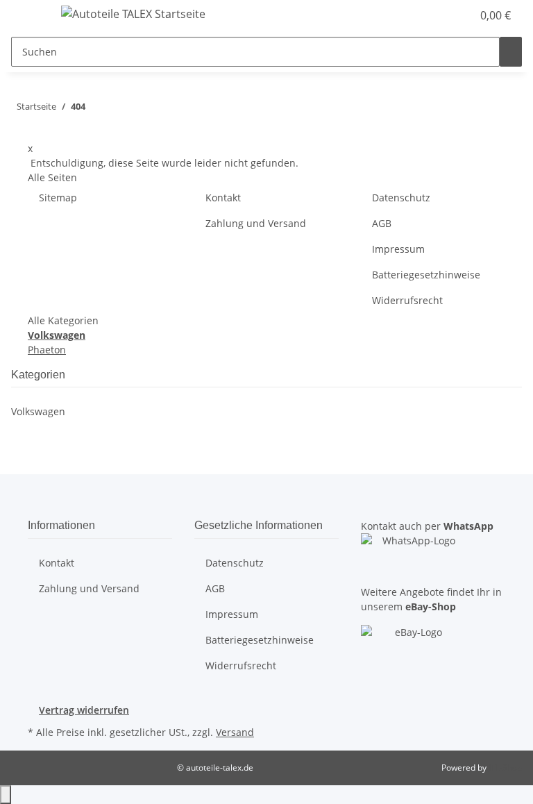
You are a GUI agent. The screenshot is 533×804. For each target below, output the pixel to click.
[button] (433, 15)
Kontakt (223, 197)
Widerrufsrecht (407, 300)
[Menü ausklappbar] (28, 16)
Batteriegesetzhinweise (426, 274)
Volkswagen (38, 411)
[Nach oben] (5, 794)
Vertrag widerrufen (84, 710)
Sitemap (58, 197)
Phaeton (47, 349)
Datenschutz (401, 197)
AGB (381, 223)
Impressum (398, 249)
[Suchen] (511, 52)
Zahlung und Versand (255, 223)
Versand (235, 732)
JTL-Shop (505, 767)
